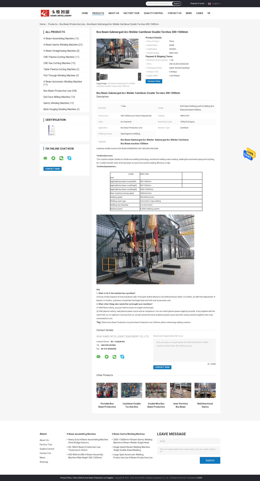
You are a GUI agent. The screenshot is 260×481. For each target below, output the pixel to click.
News (189, 13)
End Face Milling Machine (56, 97)
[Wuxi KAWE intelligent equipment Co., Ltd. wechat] (63, 158)
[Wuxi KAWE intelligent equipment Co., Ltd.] (56, 13)
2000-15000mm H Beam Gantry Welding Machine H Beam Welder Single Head (132, 441)
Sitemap (44, 462)
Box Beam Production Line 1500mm (145, 322)
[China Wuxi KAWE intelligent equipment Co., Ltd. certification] (52, 130)
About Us (113, 13)
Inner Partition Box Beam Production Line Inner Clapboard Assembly (181, 405)
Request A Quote (197, 3)
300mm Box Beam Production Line (115, 322)
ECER (200, 478)
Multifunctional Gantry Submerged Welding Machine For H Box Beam (205, 405)
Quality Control (153, 13)
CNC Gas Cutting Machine (57, 63)
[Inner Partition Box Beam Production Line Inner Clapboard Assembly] (180, 390)
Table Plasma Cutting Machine (59, 69)
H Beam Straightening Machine (59, 50)
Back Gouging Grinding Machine (59, 109)
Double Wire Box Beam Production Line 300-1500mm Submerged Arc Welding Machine (156, 405)
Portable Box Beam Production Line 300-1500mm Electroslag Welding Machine (107, 405)
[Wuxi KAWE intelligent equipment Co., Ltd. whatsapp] (55, 158)
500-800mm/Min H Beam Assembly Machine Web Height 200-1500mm (85, 456)
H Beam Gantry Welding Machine (60, 44)
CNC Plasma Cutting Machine (58, 57)
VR (208, 13)
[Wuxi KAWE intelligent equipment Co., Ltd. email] (47, 158)
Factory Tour (131, 13)
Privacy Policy (65, 478)
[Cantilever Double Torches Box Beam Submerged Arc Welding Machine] (131, 390)
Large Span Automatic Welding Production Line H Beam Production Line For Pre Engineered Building (133, 456)
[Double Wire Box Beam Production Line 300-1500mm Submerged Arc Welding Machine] (156, 390)
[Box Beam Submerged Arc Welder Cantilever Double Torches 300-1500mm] (117, 54)
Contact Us (174, 13)
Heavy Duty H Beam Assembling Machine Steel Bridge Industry (88, 441)
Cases (199, 13)
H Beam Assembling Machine (58, 38)
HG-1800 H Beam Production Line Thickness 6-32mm (84, 448)
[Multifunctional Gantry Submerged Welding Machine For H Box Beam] (205, 390)
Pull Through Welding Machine (59, 75)
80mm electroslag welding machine (175, 322)
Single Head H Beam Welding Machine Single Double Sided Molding (131, 448)
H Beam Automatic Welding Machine (62, 81)
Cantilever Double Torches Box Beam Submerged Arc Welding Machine (132, 405)
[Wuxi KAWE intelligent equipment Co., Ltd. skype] (71, 158)
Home (85, 13)
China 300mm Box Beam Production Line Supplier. (93, 478)
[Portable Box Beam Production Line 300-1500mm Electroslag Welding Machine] (107, 390)
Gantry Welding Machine (56, 103)
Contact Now (154, 81)
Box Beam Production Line (72, 24)
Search (177, 4)
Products (98, 13)
